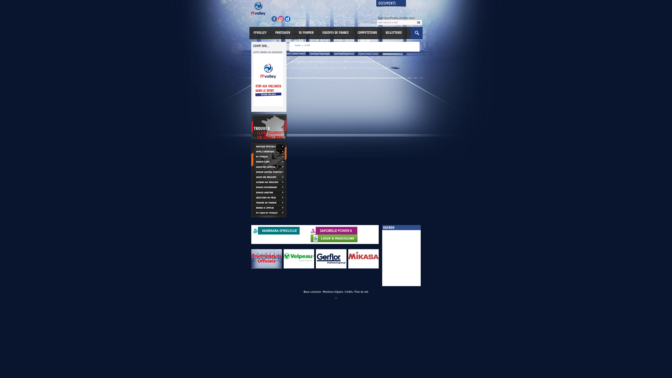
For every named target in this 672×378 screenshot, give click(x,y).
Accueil (297, 45)
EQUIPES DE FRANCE (335, 33)
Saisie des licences (265, 167)
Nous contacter (312, 291)
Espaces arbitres (264, 192)
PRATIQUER (282, 33)
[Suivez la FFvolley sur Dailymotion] (288, 21)
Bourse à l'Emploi (265, 207)
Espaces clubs (263, 161)
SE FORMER (306, 33)
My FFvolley (262, 156)
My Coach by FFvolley (267, 213)
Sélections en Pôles (266, 197)
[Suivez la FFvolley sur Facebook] (274, 21)
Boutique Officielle (266, 146)
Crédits (349, 291)
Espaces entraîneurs (266, 187)
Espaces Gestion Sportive (269, 172)
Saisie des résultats (266, 177)
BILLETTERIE (394, 33)
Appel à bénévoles (265, 151)
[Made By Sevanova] (336, 296)
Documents (387, 3)
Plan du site (361, 291)
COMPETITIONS (367, 33)
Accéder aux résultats (267, 182)
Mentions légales (333, 291)
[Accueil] (310, 8)
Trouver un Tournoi (266, 202)
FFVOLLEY (260, 33)
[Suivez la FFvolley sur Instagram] (281, 21)
